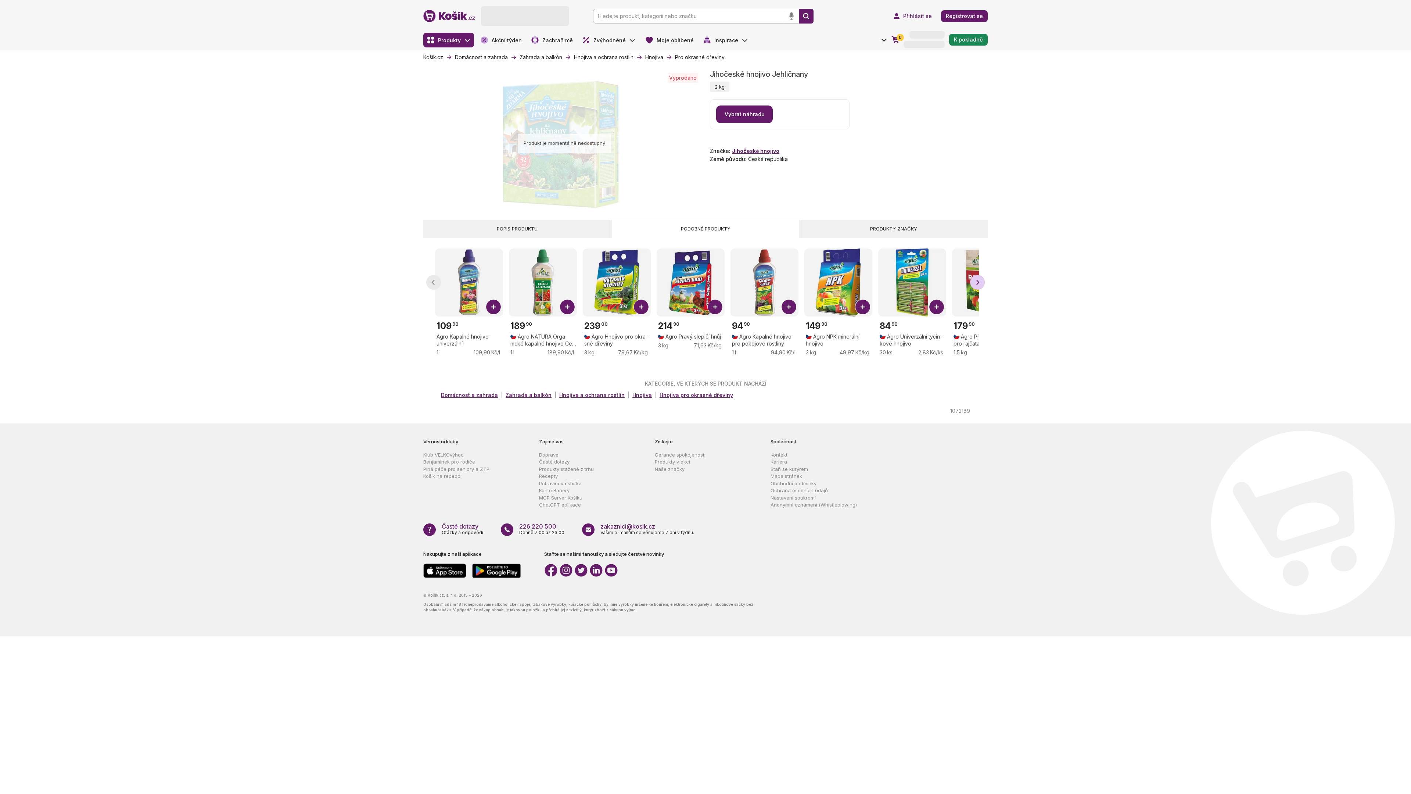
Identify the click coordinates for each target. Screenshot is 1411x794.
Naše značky (670, 469)
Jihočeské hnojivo (755, 151)
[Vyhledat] (806, 16)
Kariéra (779, 462)
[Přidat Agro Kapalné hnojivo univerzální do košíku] (493, 307)
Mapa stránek (786, 476)
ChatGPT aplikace (560, 505)
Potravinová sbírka (560, 483)
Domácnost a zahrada (469, 395)
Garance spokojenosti (680, 455)
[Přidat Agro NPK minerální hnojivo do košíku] (862, 307)
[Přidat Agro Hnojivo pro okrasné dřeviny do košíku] (641, 307)
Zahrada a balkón (529, 395)
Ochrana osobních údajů (799, 490)
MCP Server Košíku (560, 498)
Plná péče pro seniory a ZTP (456, 469)
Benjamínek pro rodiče (449, 462)
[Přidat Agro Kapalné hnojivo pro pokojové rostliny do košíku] (789, 307)
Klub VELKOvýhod (443, 455)
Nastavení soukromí (793, 498)
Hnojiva (642, 395)
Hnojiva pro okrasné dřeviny (696, 395)
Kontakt (779, 455)
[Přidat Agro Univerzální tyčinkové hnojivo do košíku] (936, 307)
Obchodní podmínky (793, 483)
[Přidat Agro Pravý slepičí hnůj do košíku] (715, 307)
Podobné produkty (705, 229)
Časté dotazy (554, 462)
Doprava (549, 455)
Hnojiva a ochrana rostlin (592, 395)
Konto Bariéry (554, 490)
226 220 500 (537, 526)
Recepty (548, 476)
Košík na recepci (442, 476)
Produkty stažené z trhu (566, 469)
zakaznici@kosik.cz (627, 526)
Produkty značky (893, 229)
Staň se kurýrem (789, 469)
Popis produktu (517, 229)
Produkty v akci (672, 462)
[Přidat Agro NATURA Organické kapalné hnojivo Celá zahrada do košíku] (567, 307)
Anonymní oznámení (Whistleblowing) (814, 505)
